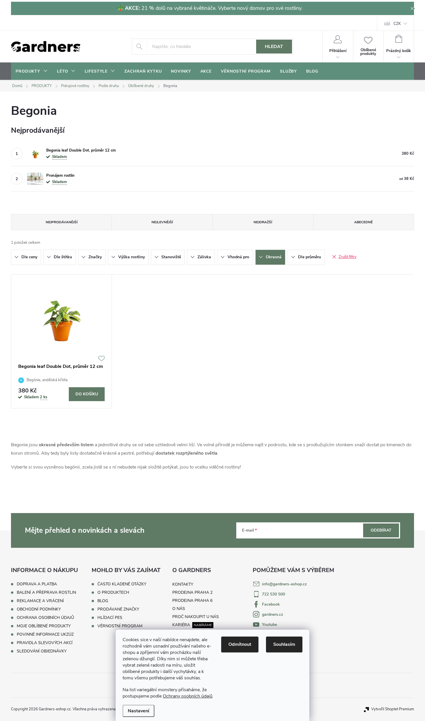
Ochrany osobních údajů (187, 696)
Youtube (269, 624)
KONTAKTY (182, 584)
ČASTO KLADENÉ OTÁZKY (121, 584)
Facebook (271, 604)
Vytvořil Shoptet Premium (392, 709)
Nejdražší (263, 222)
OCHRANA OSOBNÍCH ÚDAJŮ (45, 617)
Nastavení (138, 711)
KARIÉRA (181, 625)
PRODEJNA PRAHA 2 (192, 592)
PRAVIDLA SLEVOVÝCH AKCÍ (45, 643)
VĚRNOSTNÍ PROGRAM (120, 626)
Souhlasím (284, 644)
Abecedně (363, 222)
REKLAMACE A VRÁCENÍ (40, 601)
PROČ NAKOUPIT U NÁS (195, 616)
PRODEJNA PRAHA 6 (192, 600)
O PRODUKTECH (113, 592)
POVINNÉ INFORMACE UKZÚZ (45, 634)
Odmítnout (239, 644)
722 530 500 (273, 594)
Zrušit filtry (347, 256)
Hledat (274, 46)
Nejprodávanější (61, 222)
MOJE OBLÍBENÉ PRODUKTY (44, 626)
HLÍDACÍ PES (109, 617)
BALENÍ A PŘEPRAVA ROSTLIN (46, 592)
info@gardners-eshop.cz (284, 584)
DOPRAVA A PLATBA (37, 584)
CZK (397, 23)
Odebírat (381, 530)
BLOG (102, 601)
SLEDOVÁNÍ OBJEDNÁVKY (41, 651)
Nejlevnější (162, 222)
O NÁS (178, 608)
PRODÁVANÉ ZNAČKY (118, 609)
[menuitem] (31, 71)
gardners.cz (272, 614)
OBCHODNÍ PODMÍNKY (39, 609)
